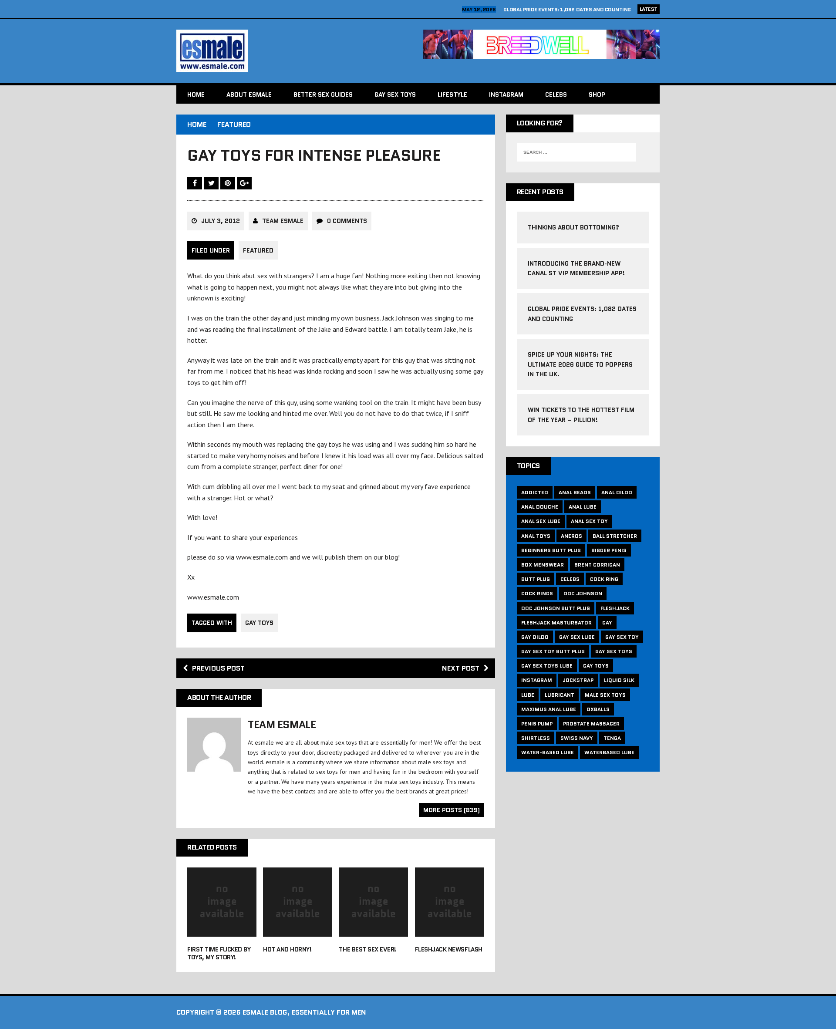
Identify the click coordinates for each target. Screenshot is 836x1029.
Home (196, 94)
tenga (612, 738)
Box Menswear (542, 564)
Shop (597, 94)
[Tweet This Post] (212, 183)
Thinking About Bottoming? (573, 227)
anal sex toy (589, 521)
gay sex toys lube (547, 665)
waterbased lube (609, 752)
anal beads (575, 492)
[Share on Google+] (244, 183)
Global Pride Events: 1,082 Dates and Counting (566, 9)
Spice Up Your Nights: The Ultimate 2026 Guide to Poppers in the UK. (580, 364)
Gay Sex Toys (395, 94)
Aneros (571, 536)
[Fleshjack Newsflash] (449, 930)
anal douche (539, 506)
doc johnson (582, 593)
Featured (258, 250)
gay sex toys (613, 651)
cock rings (537, 593)
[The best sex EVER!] (373, 930)
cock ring (604, 579)
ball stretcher (615, 536)
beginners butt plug (551, 550)
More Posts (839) (451, 810)
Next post (460, 668)
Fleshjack (615, 608)
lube (527, 694)
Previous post (218, 668)
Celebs (556, 94)
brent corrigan (597, 564)
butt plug (535, 579)
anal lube (583, 506)
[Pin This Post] (228, 183)
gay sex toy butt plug (553, 651)
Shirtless (535, 738)
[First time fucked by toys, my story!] (221, 930)
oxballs (598, 709)
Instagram (506, 94)
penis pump (537, 723)
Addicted (534, 492)
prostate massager (591, 723)
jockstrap (578, 680)
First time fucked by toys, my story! (218, 953)
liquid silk (619, 680)
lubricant (559, 694)
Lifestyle (452, 94)
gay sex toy (622, 637)
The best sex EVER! (367, 949)
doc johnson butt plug (555, 608)
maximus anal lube (548, 709)
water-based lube (547, 752)
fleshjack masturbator (556, 622)
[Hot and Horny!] (297, 930)
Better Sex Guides (323, 94)
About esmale (249, 94)
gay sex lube (577, 637)
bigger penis (609, 550)
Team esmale (282, 220)
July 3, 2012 (220, 220)
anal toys (535, 536)
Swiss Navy (576, 738)
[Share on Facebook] (195, 183)
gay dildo (535, 637)
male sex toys (605, 694)
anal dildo (616, 492)
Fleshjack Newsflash (448, 949)
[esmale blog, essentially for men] (294, 51)
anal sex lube (540, 521)
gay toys (259, 622)
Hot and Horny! (287, 949)
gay (607, 622)
